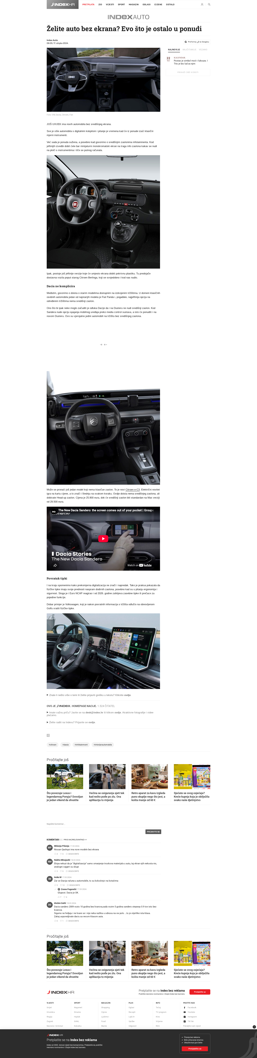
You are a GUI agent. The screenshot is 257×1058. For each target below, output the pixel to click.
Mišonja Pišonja (61, 846)
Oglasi (147, 4)
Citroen (52, 745)
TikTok (191, 1021)
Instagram (192, 1017)
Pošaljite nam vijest (192, 1026)
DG (49, 904)
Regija (49, 1017)
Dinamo (77, 1012)
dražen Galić (60, 903)
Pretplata (88, 4)
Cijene (158, 4)
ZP (59, 889)
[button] (50, 775)
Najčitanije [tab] (189, 50)
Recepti (132, 1012)
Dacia (65, 745)
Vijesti (110, 4)
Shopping (105, 1007)
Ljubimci (105, 1017)
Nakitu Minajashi (62, 860)
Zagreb (50, 1021)
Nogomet (78, 1007)
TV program (161, 1012)
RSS (158, 1026)
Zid (100, 4)
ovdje (118, 712)
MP (49, 847)
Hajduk (77, 1017)
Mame (104, 1026)
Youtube (191, 1012)
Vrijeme (159, 1021)
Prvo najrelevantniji (74, 840)
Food (103, 1021)
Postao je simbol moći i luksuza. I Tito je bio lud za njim (191, 61)
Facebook (192, 1007)
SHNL (76, 1021)
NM (50, 861)
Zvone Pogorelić (68, 889)
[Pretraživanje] (208, 4)
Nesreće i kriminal (55, 1026)
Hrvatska (51, 1012)
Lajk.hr (132, 1017)
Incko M (57, 877)
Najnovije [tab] (174, 50)
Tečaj (158, 1007)
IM (49, 879)
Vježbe (132, 1021)
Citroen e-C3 (133, 489)
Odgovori (133, 1026)
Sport (121, 4)
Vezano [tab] (203, 50)
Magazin (106, 1003)
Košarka (78, 1026)
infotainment (81, 745)
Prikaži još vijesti (187, 72)
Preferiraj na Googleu (198, 42)
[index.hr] (63, 4)
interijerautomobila (103, 745)
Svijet (49, 1007)
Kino (158, 1017)
